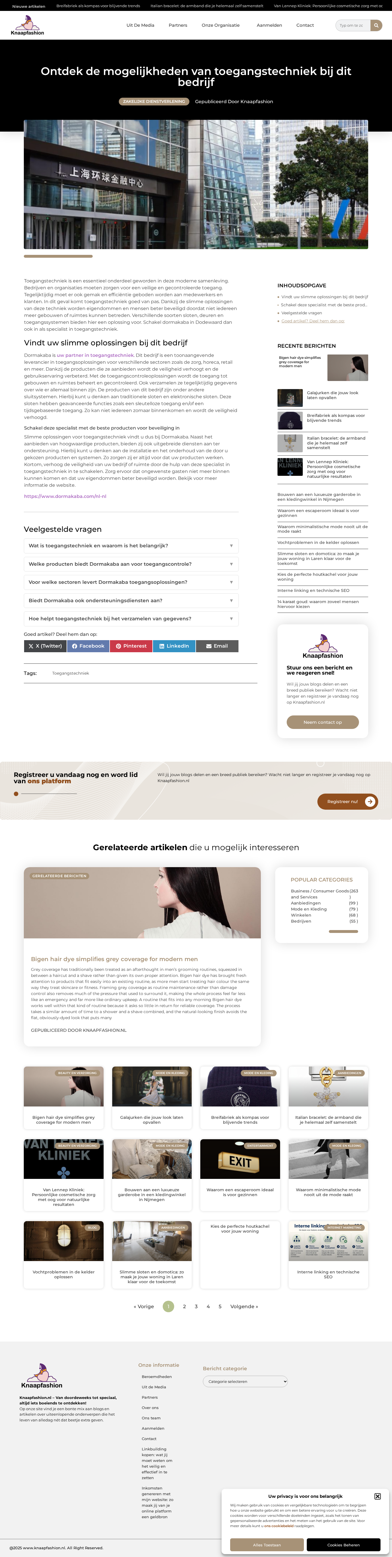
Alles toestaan (267, 1545)
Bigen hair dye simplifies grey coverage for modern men (300, 361)
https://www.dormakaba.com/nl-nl (65, 496)
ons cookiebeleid (279, 1526)
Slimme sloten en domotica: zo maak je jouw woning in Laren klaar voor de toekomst (318, 558)
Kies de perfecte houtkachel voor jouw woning (317, 577)
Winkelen (301, 915)
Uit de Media (154, 1387)
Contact (305, 25)
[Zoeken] (376, 25)
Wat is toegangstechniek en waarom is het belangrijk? (131, 545)
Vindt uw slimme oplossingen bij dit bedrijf (325, 296)
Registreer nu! (342, 801)
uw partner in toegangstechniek (95, 355)
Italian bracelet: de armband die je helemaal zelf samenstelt (145, 5)
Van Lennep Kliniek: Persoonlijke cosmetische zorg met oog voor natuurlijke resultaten (294, 5)
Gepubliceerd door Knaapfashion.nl (79, 1030)
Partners (178, 25)
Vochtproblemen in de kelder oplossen (318, 542)
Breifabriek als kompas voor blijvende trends (336, 418)
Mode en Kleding (309, 909)
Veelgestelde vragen (302, 312)
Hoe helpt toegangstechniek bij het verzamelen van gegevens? (131, 618)
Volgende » (244, 1306)
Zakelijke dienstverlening (154, 101)
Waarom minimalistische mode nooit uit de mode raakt (322, 529)
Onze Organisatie (221, 25)
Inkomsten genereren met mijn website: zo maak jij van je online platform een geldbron (157, 1502)
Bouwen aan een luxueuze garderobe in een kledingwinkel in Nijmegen (319, 497)
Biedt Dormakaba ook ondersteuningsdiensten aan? (131, 600)
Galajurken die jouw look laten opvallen (332, 395)
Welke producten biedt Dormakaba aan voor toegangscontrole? (131, 564)
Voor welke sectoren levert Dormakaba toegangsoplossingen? (131, 582)
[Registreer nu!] (370, 801)
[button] (378, 1496)
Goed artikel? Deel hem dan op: (313, 321)
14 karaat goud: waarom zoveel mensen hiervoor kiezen (318, 604)
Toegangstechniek (70, 673)
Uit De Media (140, 25)
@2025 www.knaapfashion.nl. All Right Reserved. (56, 1548)
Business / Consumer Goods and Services (320, 894)
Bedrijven (301, 921)
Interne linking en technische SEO (313, 590)
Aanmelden (269, 25)
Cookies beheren (343, 1545)
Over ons (150, 1407)
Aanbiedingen (306, 903)
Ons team (151, 1418)
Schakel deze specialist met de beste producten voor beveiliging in (324, 304)
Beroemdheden (157, 1376)
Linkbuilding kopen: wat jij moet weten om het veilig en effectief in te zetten (157, 1463)
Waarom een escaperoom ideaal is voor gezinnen (318, 513)
